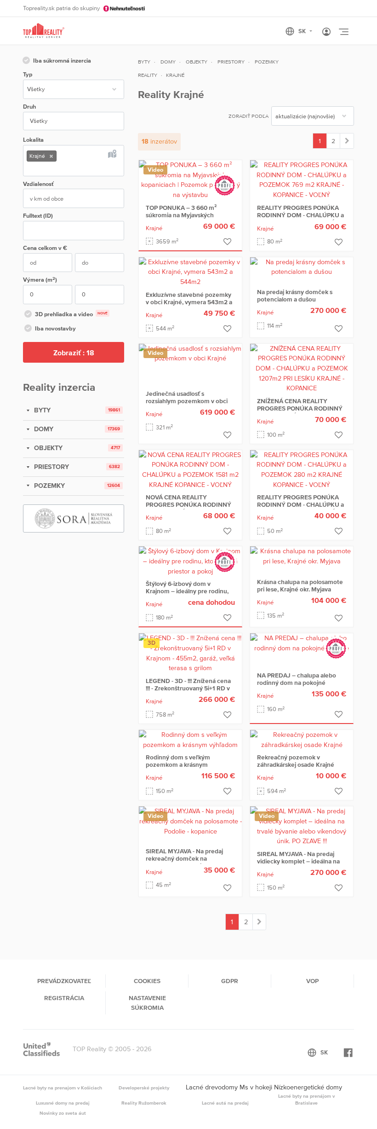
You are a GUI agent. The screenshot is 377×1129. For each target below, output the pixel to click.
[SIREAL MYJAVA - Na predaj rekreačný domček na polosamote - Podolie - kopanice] (190, 820)
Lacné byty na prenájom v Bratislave (306, 1099)
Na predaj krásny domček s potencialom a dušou (294, 295)
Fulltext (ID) (38, 215)
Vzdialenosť (38, 183)
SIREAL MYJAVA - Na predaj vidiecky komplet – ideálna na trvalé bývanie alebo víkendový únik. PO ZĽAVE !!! (300, 865)
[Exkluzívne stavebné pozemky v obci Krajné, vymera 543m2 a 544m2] (190, 271)
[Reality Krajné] (347, 141)
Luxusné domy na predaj (63, 1103)
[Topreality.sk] (43, 31)
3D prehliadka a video (71, 314)
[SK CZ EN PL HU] (303, 31)
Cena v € (45, 247)
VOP (312, 980)
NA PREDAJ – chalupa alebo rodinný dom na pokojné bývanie (296, 683)
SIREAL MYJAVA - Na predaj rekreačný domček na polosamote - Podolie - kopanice (184, 862)
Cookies (147, 980)
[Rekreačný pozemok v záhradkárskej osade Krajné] (301, 739)
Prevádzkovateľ (64, 980)
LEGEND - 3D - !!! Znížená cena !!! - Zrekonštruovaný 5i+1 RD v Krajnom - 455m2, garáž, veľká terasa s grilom (188, 691)
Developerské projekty (144, 1087)
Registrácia (64, 998)
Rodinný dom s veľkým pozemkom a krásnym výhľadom (178, 764)
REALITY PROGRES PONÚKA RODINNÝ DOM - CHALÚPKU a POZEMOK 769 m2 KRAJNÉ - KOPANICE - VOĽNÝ (300, 218)
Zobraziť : (73, 352)
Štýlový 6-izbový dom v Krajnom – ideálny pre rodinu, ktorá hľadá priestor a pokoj (187, 591)
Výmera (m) (40, 280)
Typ (27, 74)
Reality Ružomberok (143, 1103)
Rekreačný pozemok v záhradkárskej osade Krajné (295, 760)
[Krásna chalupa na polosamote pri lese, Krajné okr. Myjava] (301, 556)
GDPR (229, 980)
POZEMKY (48, 485)
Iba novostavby (55, 328)
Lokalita (33, 139)
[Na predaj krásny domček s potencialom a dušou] (301, 266)
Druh (29, 106)
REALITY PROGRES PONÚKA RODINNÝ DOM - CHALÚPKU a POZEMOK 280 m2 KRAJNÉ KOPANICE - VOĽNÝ (300, 508)
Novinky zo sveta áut (63, 1113)
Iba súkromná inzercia (62, 60)
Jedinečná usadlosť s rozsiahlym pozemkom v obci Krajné (187, 401)
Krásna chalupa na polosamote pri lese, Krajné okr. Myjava (300, 585)
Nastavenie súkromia (147, 1002)
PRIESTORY (50, 466)
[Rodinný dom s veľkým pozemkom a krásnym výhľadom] (190, 739)
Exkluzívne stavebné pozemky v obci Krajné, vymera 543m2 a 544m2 (189, 302)
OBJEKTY (47, 448)
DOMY (42, 429)
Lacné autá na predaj (225, 1103)
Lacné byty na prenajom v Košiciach (62, 1087)
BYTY (41, 410)
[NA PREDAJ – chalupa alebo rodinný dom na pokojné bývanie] (301, 642)
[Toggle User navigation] (326, 32)
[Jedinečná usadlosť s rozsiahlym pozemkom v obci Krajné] (190, 353)
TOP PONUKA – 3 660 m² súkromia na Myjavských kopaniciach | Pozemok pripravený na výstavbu (181, 218)
